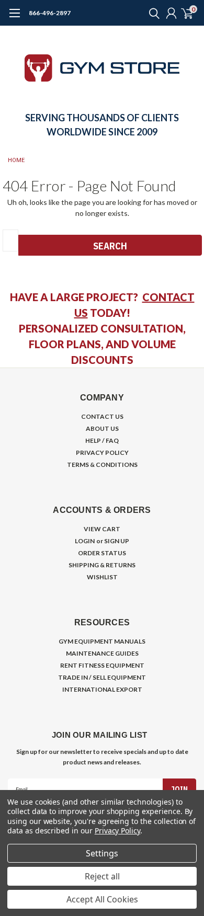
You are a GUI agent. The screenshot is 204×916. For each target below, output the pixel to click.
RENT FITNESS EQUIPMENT (102, 665)
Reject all (102, 876)
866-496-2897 (50, 13)
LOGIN (85, 541)
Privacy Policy (117, 830)
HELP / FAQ (102, 440)
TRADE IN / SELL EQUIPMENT (102, 677)
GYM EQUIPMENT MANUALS (102, 641)
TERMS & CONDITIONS (102, 464)
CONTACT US (102, 416)
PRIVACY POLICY (102, 452)
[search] (151, 13)
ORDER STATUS (102, 553)
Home (16, 160)
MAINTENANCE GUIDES (102, 653)
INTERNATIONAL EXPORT (102, 689)
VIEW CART (102, 529)
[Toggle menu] (14, 18)
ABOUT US (102, 428)
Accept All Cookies (102, 899)
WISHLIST (102, 577)
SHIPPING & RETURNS (102, 565)
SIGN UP (116, 541)
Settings (102, 853)
